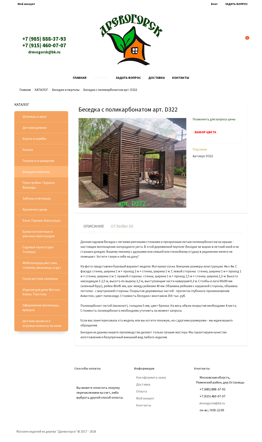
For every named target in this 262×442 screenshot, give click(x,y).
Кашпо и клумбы (34, 138)
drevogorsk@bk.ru (44, 52)
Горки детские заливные (40, 278)
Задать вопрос (128, 78)
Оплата (141, 391)
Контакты (180, 78)
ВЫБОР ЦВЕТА (205, 132)
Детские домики (34, 127)
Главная (79, 78)
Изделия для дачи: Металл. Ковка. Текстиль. (41, 292)
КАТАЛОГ (100, 78)
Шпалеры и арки (34, 116)
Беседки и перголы (65, 90)
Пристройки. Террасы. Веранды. (39, 184)
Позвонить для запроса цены (214, 119)
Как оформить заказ (151, 377)
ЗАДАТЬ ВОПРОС (236, 4)
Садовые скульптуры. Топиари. (38, 249)
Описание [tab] (94, 226)
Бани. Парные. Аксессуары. (42, 220)
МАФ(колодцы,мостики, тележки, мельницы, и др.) (42, 265)
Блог (214, 4)
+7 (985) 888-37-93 (44, 38)
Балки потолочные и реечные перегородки (39, 233)
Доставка (156, 78)
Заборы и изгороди (37, 198)
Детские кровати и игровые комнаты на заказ (42, 323)
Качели (28, 150)
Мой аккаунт (26, 4)
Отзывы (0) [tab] (122, 226)
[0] (244, 39)
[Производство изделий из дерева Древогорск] (131, 39)
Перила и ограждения (38, 161)
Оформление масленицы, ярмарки (41, 307)
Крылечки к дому (35, 209)
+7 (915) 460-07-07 (44, 45)
